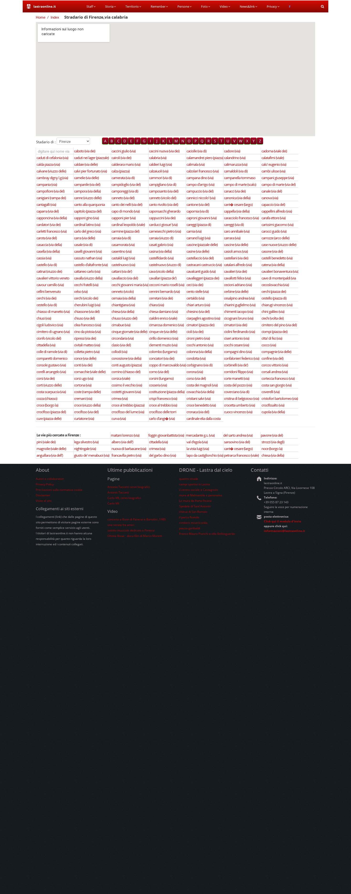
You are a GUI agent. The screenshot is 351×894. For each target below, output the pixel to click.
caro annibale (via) (236, 231)
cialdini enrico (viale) (163, 318)
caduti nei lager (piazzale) (91, 157)
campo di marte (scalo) (240, 184)
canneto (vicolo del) (162, 197)
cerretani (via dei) (161, 298)
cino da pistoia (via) (87, 331)
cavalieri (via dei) (235, 271)
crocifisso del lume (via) (128, 411)
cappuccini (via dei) (162, 217)
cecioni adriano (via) (238, 284)
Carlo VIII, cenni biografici (124, 498)
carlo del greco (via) (87, 231)
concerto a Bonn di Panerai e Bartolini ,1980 (136, 519)
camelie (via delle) (86, 177)
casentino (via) (121, 251)
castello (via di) (47, 264)
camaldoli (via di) (235, 171)
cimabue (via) (121, 324)
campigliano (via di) (162, 184)
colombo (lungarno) (163, 351)
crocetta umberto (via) (239, 405)
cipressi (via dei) (85, 338)
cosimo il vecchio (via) (127, 385)
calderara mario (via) (126, 164)
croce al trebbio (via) (163, 405)
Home (40, 17)
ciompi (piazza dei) (274, 331)
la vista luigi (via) (197, 448)
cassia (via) (44, 258)
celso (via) (80, 291)
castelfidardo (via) (161, 258)
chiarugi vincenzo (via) (276, 304)
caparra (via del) (47, 211)
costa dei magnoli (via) (202, 385)
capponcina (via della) (52, 217)
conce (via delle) (85, 358)
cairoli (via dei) (121, 157)
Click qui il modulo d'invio (282, 521)
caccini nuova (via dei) (164, 151)
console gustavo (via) (51, 365)
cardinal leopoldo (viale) (128, 224)
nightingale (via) (85, 448)
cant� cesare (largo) (238, 204)
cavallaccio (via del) (125, 278)
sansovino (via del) (237, 441)
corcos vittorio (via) (274, 365)
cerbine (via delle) (236, 291)
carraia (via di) (121, 238)
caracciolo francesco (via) (241, 217)
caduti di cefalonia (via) (52, 157)
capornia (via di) (197, 211)
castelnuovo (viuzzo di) (165, 264)
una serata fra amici (120, 525)
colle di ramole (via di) (52, 351)
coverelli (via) (270, 391)
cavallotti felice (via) (237, 278)
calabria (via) (157, 157)
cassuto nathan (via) (88, 258)
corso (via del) (196, 378)
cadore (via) (232, 151)
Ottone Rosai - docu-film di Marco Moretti (134, 536)
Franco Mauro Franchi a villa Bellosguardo (207, 534)
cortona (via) (82, 385)
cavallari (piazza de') (162, 278)
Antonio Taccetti (118, 492)
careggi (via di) (234, 224)
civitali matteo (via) (87, 345)
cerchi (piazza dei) (273, 291)
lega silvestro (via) (86, 441)
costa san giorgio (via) (276, 385)
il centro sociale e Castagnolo (198, 490)
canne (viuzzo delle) (87, 197)
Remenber (158, 6)
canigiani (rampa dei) (51, 197)
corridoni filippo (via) (238, 371)
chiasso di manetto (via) (53, 311)
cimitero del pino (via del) (279, 324)
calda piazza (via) (48, 164)
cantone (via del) (197, 204)
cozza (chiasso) (47, 398)
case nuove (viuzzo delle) (278, 244)
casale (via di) (83, 244)
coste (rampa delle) (87, 391)
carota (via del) (47, 238)
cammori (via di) (160, 177)
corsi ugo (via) (83, 378)
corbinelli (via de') (236, 365)
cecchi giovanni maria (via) (130, 284)
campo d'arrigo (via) (200, 184)
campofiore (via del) (50, 191)
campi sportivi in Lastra (194, 484)
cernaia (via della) (123, 298)
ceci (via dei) (194, 284)
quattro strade (188, 479)
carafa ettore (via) (273, 217)
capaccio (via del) (273, 204)
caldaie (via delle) (85, 164)
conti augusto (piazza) (127, 365)
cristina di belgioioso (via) (241, 398)
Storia (109, 6)
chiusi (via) (44, 318)
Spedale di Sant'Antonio (195, 506)
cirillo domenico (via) (163, 338)
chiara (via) (156, 304)
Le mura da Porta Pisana (195, 501)
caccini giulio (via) (123, 151)
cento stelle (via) (197, 291)
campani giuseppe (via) (277, 177)
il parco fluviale (189, 517)
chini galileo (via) (272, 311)
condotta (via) (195, 358)
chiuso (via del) (84, 318)
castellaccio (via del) (199, 258)
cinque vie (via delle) (163, 331)
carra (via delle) (84, 238)
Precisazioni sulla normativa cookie (59, 490)
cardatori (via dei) (48, 224)
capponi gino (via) (86, 217)
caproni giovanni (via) (201, 217)
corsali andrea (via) (274, 371)
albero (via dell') (122, 441)
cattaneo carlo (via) (87, 271)
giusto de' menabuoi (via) (91, 455)
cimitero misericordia (193, 523)
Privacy (272, 6)
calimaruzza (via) (235, 164)
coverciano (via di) (236, 391)
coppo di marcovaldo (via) (167, 365)
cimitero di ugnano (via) (53, 331)
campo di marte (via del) (278, 184)
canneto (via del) (123, 197)
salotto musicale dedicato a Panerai (131, 530)
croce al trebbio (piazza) (128, 405)
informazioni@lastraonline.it (284, 531)
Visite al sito (44, 501)
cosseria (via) (158, 385)
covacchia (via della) (200, 391)
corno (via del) (159, 371)
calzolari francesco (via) (202, 171)
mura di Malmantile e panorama (200, 495)
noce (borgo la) (271, 448)
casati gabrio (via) (161, 244)
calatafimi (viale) (272, 157)
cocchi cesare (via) (236, 345)
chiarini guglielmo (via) (239, 304)
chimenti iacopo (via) (238, 311)
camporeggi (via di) (125, 191)
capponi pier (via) (123, 217)
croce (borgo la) (47, 405)
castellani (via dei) (236, 258)
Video (224, 6)
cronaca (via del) (197, 411)
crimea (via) (120, 398)
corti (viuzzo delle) (49, 385)
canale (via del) (271, 191)
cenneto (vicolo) (122, 291)
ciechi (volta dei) (272, 318)
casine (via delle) (197, 251)
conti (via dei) (83, 365)
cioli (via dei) (194, 331)
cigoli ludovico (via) (50, 324)
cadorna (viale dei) (274, 151)
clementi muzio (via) (163, 345)
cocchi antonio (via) (199, 345)
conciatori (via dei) (161, 358)
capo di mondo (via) (125, 211)
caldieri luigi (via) (160, 164)
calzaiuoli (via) (158, 171)
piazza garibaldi (189, 528)
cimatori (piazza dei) (200, 324)
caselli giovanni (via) (87, 251)
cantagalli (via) (46, 204)
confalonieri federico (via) (241, 358)
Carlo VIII (113, 503)
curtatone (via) (84, 418)
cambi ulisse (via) (273, 171)
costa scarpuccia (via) (51, 391)
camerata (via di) (123, 177)
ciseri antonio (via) (236, 338)
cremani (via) (83, 398)
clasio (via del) (121, 345)
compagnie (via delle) (276, 351)
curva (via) (119, 418)
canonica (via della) (237, 197)
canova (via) (269, 197)
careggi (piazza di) (198, 224)
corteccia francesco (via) (277, 378)
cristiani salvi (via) (198, 398)
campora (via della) (87, 191)
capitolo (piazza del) (87, 211)
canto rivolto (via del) (163, 204)
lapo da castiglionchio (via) (204, 455)
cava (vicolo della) (161, 271)
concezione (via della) (126, 358)
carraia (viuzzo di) (161, 238)
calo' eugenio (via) (273, 164)
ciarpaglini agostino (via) (203, 318)
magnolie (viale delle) (51, 448)
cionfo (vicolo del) (49, 338)
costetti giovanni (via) (126, 391)
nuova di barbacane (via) (129, 448)
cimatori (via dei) (235, 324)
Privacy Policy (45, 484)
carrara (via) (232, 238)
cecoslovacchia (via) (275, 284)
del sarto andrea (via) (237, 435)
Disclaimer (43, 495)
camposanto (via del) (163, 191)
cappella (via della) (236, 211)
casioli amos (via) (236, 251)
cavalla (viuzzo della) (88, 278)
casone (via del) (272, 251)
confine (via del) (272, 358)
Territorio (132, 6)
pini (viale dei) (46, 441)
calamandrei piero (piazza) (204, 157)
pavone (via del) (272, 435)
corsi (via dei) (45, 378)
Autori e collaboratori (50, 479)
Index (55, 17)
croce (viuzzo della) (87, 405)
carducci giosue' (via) (163, 224)
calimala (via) (195, 164)
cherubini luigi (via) (87, 304)
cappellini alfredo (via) (276, 211)
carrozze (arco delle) (275, 238)
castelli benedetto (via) (276, 258)
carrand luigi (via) (198, 238)
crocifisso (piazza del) (51, 411)
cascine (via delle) (236, 244)
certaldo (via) (195, 298)
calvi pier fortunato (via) (90, 171)
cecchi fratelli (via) (86, 284)
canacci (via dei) (234, 191)
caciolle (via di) (196, 151)
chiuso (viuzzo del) (124, 318)
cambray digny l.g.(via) (52, 177)
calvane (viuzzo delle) (51, 171)
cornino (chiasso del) (126, 371)
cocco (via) (268, 345)
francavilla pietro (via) (126, 455)
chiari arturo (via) (198, 304)
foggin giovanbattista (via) (166, 435)
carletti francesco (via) (51, 231)
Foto (204, 6)
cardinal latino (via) (87, 224)
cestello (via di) (47, 304)
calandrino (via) (234, 157)
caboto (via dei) (84, 151)
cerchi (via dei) (46, 298)
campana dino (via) (199, 177)
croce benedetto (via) (201, 405)
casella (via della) (48, 251)
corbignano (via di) (199, 365)
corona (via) (194, 371)
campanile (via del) (87, 184)
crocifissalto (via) (272, 405)
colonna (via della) (199, 351)
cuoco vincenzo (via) (238, 411)
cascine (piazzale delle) (202, 244)
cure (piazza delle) (49, 418)
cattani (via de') (122, 271)
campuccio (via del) (199, 191)
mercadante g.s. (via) (200, 435)
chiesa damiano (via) (163, 311)
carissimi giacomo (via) (277, 224)
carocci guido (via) (273, 231)
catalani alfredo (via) (238, 264)
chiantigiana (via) (123, 304)
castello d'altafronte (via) (90, 264)
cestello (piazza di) (273, 298)
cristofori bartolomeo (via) (279, 398)
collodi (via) (119, 351)
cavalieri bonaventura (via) (279, 271)
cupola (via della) (273, 411)
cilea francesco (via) (87, 324)
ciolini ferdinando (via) (239, 331)
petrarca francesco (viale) (241, 455)
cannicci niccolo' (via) (200, 197)
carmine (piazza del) (125, 231)
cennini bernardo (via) (164, 291)
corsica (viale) (121, 378)
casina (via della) (160, 251)
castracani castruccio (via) (204, 264)
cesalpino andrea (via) (239, 298)
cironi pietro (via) (198, 338)
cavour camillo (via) (50, 284)
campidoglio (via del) (126, 184)
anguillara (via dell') (50, 455)
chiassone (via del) (86, 311)
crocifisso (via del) (86, 411)
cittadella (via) (46, 345)
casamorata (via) (123, 244)
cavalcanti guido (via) (200, 271)
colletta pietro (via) (86, 351)
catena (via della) (272, 264)
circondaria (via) (122, 338)
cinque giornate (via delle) (129, 331)
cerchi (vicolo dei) (86, 298)
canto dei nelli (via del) (127, 204)
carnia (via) (193, 231)
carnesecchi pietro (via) (165, 231)
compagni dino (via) (238, 351)
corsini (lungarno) (161, 378)
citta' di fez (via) (271, 338)
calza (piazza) (120, 171)
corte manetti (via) (236, 378)
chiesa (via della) (123, 311)
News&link (247, 6)
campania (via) (47, 184)
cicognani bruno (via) (238, 318)
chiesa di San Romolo (193, 512)
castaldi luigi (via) (123, 258)
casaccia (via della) (49, 244)
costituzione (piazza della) (166, 391)
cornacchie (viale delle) (89, 371)
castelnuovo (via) (123, 264)
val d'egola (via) (196, 441)
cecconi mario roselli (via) (166, 284)
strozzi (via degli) (272, 441)
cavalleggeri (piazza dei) (202, 278)
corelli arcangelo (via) (51, 371)
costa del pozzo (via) (238, 385)
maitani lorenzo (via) (125, 435)
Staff (89, 6)
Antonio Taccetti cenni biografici (128, 487)
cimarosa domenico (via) (166, 324)
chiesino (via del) (197, 311)
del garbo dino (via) (162, 455)
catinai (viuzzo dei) (49, 271)
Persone (183, 6)
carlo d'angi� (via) (162, 418)
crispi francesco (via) (163, 398)
